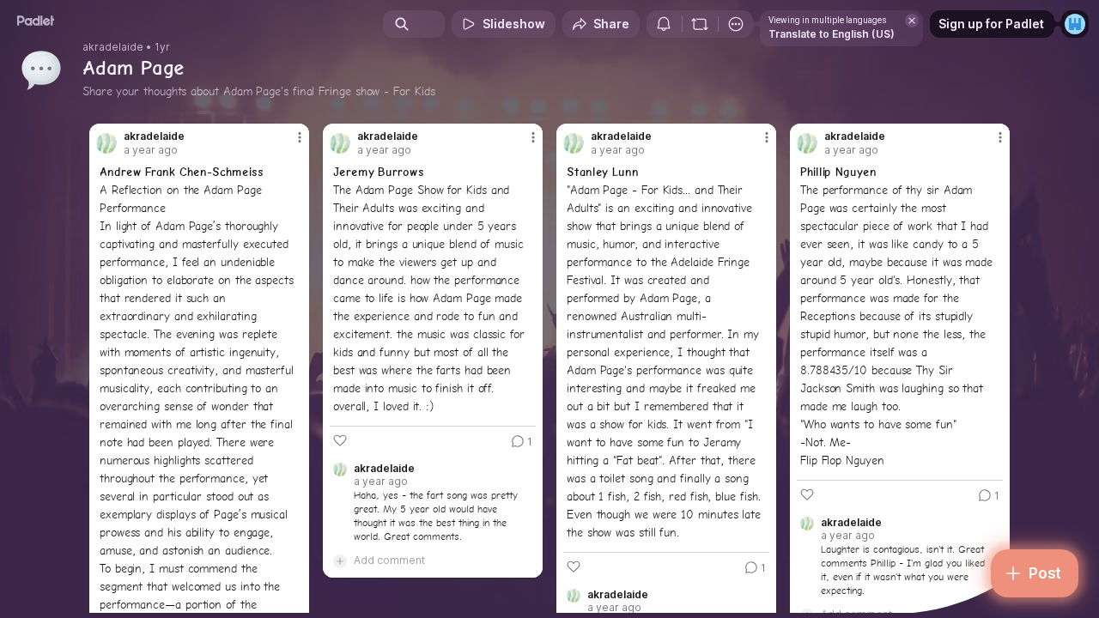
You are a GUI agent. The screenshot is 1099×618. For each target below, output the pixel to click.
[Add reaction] (340, 440)
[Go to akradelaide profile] (106, 143)
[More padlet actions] (736, 24)
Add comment (389, 560)
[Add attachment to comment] (340, 560)
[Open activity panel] (664, 24)
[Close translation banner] (912, 20)
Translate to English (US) (831, 33)
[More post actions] (299, 137)
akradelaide (112, 47)
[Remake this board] (700, 24)
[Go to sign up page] (1075, 24)
